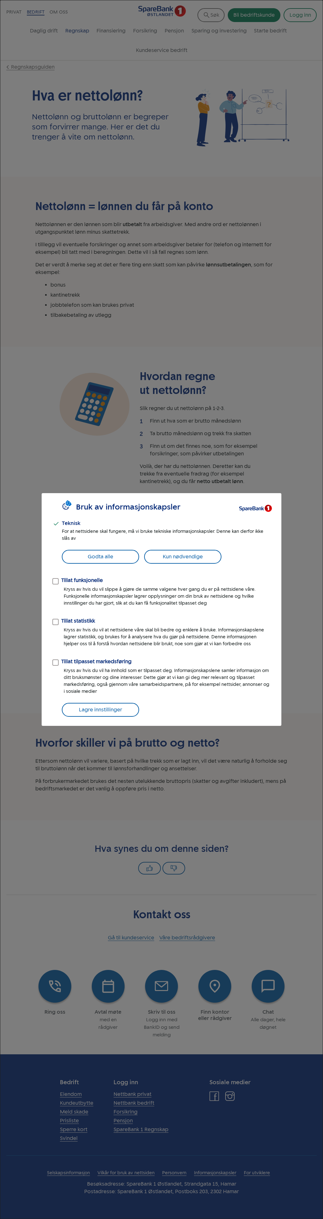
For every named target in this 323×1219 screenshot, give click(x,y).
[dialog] (161, 609)
